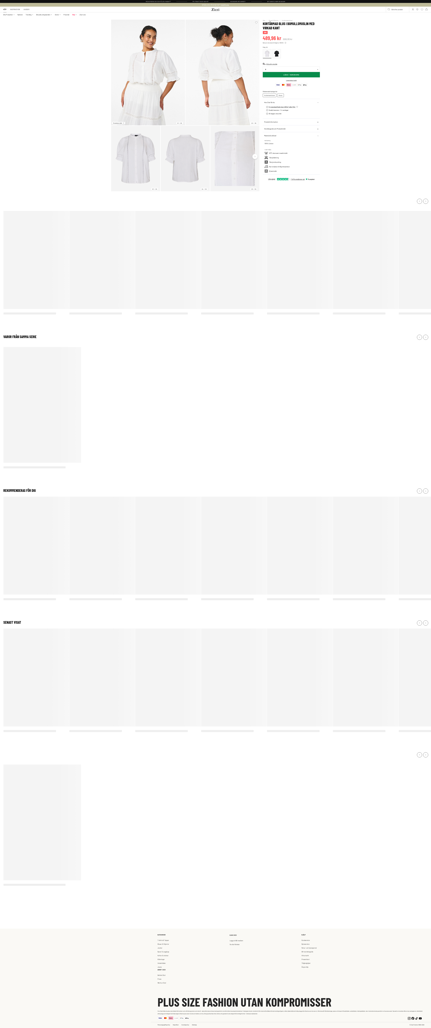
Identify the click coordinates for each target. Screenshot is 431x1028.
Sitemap (194, 1025)
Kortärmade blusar (287, 20)
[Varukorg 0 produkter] (426, 9)
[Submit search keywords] (389, 9)
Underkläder (162, 963)
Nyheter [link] (20, 15)
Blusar (280, 95)
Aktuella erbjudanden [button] (43, 15)
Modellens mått (117, 123)
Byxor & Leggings (163, 952)
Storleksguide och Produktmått (275, 129)
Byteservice (305, 944)
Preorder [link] (66, 15)
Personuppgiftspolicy (164, 1025)
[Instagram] (409, 1018)
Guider (26, 9)
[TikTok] (416, 1018)
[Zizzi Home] (215, 9)
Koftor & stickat (163, 955)
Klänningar (161, 959)
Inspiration (15, 9)
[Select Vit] (267, 53)
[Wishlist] (256, 22)
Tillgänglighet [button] (306, 963)
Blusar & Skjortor (274, 20)
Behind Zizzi (161, 975)
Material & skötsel (270, 136)
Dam (264, 20)
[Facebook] (412, 1018)
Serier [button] (57, 15)
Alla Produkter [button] (8, 15)
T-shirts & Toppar (163, 940)
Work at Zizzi (162, 983)
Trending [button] (28, 15)
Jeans (160, 967)
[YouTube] (420, 1018)
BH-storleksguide (307, 952)
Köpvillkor (176, 1025)
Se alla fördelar (235, 944)
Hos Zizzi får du (269, 102)
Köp (5, 9)
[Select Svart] (276, 53)
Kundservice (306, 940)
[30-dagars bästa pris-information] (285, 43)
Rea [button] (73, 15)
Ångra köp (305, 967)
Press (159, 979)
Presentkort (306, 959)
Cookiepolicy (185, 1025)
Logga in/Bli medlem (236, 941)
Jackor (160, 948)
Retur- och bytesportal (309, 948)
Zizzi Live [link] (83, 15)
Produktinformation (271, 122)
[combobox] (397, 9)
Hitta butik (305, 955)
